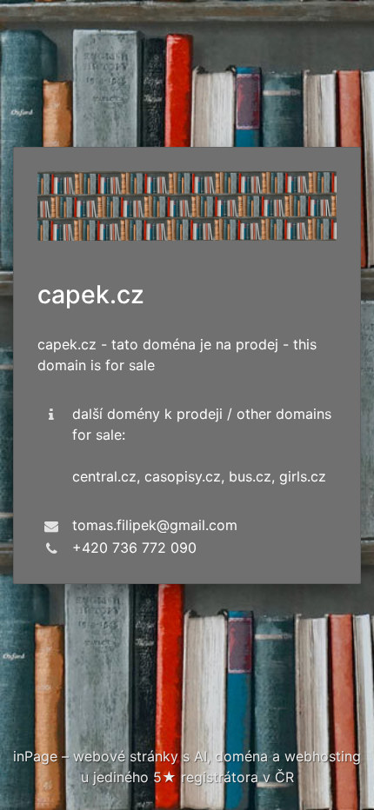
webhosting (322, 756)
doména (241, 756)
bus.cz (250, 476)
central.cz (104, 476)
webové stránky (125, 756)
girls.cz (302, 476)
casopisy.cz (182, 476)
